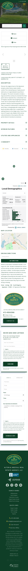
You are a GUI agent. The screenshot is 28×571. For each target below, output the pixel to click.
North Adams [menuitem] (14, 495)
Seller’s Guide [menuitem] (14, 510)
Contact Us (10, 321)
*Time (4, 398)
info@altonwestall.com (15, 521)
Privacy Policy (18, 358)
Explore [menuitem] (14, 514)
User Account (15, 524)
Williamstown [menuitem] (14, 493)
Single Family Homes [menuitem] (14, 499)
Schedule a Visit (19, 377)
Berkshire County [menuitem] (14, 497)
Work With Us (14, 553)
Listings (7, 285)
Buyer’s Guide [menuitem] (14, 508)
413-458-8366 (8, 312)
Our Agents (20, 319)
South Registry (17, 285)
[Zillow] (20, 485)
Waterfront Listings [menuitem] (14, 501)
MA (11, 285)
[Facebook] (7, 485)
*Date (4, 392)
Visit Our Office (14, 528)
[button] (24, 26)
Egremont (4, 287)
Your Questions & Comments (10, 403)
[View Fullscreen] (3, 240)
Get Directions (14, 261)
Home (2, 285)
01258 (9, 287)
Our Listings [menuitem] (14, 512)
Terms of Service (7, 441)
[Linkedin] (16, 485)
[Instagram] (11, 485)
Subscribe (10, 364)
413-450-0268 (23, 1)
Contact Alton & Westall (15, 541)
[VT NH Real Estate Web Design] (14, 566)
